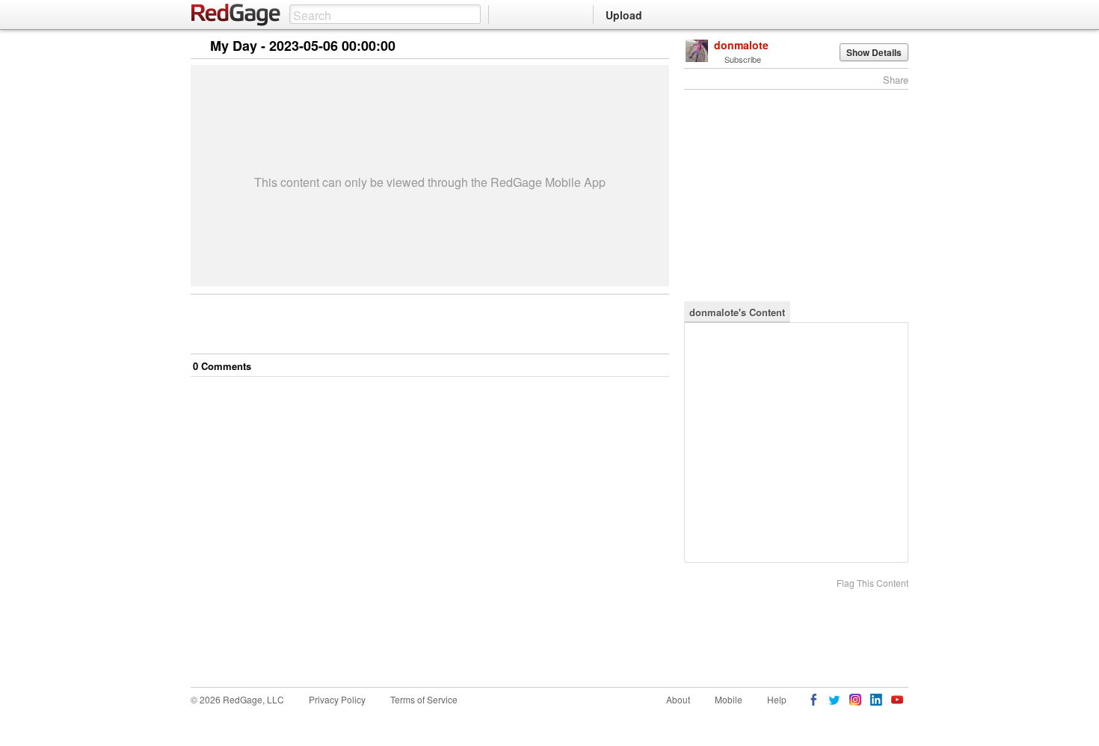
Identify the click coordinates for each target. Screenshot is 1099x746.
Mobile (728, 699)
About (678, 699)
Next (637, 47)
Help (776, 699)
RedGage (236, 15)
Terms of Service (424, 699)
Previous (657, 47)
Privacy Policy (337, 699)
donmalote (741, 45)
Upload (624, 14)
